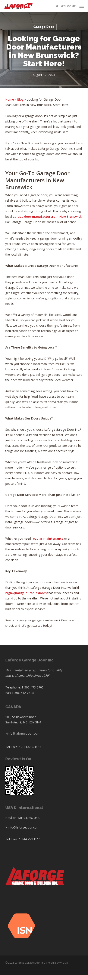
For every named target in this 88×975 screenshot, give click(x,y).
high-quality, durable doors (26, 593)
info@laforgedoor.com (23, 733)
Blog (20, 99)
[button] (81, 6)
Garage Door (43, 27)
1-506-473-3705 (33, 687)
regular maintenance (47, 538)
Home (9, 99)
